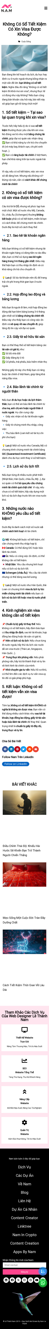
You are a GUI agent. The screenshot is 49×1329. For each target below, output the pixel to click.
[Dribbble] (30, 1280)
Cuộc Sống (26, 41)
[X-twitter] (18, 1280)
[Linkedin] (6, 1280)
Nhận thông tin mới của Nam (18, 1260)
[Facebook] (12, 1280)
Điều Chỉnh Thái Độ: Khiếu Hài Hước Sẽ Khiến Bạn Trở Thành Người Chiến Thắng (21, 850)
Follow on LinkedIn (15, 764)
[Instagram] (24, 1280)
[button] (5, 749)
